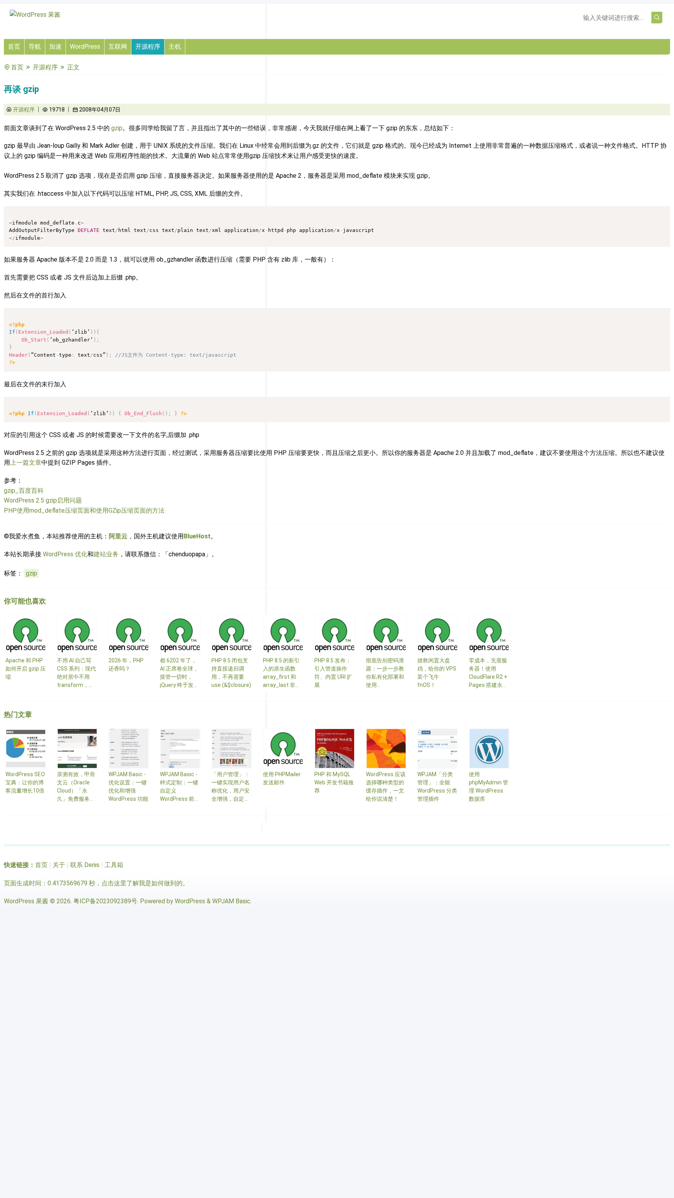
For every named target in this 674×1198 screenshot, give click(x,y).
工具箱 (114, 865)
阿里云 (118, 536)
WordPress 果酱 (26, 901)
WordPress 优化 (65, 554)
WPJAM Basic (231, 901)
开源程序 (147, 46)
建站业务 (106, 554)
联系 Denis (84, 865)
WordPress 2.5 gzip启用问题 (43, 500)
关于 (59, 865)
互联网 (117, 46)
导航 (34, 46)
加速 (55, 46)
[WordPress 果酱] (35, 14)
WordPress (85, 46)
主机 (174, 46)
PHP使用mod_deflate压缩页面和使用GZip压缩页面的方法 (84, 510)
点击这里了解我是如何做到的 (142, 883)
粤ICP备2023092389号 (105, 901)
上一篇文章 (25, 462)
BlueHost (197, 536)
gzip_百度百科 (24, 490)
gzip (116, 128)
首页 (14, 46)
